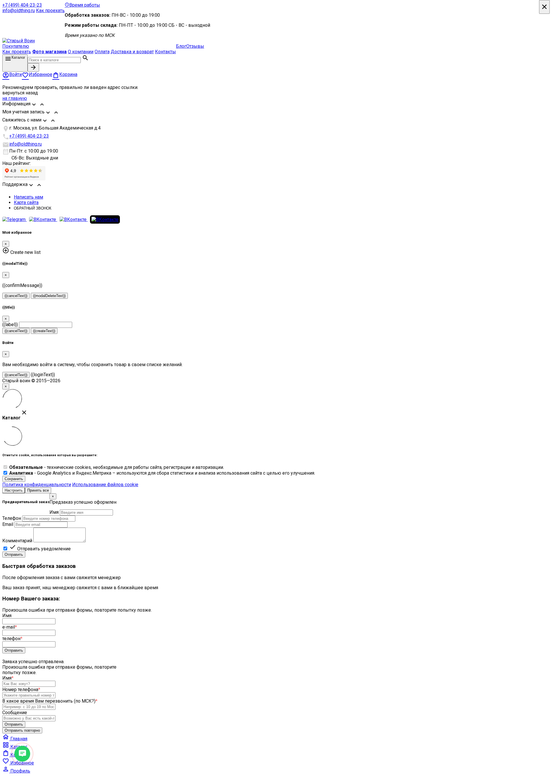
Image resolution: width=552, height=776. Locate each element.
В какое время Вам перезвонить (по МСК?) (49, 701)
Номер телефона (21, 689)
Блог (181, 46)
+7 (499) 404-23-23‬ (22, 5)
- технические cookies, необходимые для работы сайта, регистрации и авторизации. (116, 467)
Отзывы (195, 46)
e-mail (9, 627)
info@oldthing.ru (18, 10)
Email (7, 524)
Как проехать (50, 10)
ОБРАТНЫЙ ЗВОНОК (32, 208)
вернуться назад (20, 93)
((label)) (10, 324)
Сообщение (14, 712)
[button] (276, 105)
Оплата (102, 51)
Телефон (11, 518)
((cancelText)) (16, 296)
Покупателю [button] (15, 46)
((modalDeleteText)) (49, 296)
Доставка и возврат (132, 51)
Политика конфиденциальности (36, 484)
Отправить (14, 554)
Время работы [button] (82, 5)
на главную (14, 98)
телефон (12, 638)
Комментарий (17, 540)
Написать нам (28, 197)
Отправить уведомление (40, 548)
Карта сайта (26, 202)
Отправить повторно (22, 730)
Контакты (165, 51)
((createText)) (44, 331)
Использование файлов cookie (105, 484)
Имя (54, 512)
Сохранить (14, 479)
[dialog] (276, 525)
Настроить (14, 490)
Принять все (38, 490)
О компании (80, 51)
